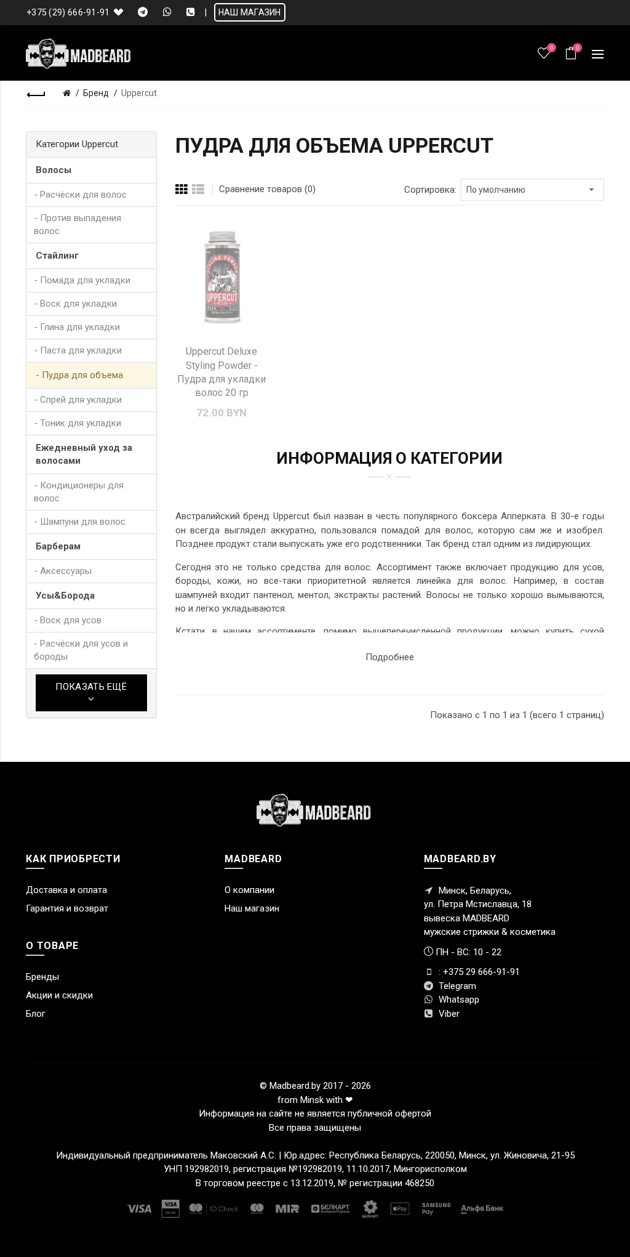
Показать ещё (91, 686)
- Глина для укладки (77, 327)
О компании (249, 889)
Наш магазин (252, 908)
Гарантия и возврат (67, 908)
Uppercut (139, 93)
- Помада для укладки (82, 280)
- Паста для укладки (78, 350)
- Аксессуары (63, 570)
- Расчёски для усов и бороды (81, 650)
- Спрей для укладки (78, 399)
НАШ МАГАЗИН (249, 12)
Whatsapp (457, 999)
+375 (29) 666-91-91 (68, 12)
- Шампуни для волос (80, 521)
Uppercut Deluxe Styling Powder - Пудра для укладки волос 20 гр (221, 372)
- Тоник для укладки (77, 423)
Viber (448, 1013)
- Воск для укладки (75, 303)
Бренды (42, 976)
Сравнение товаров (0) (267, 189)
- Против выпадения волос (77, 224)
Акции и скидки (59, 995)
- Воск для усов (68, 620)
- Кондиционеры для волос (79, 492)
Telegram (456, 986)
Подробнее (389, 657)
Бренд (96, 93)
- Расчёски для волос (80, 194)
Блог (36, 1013)
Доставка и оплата (66, 889)
